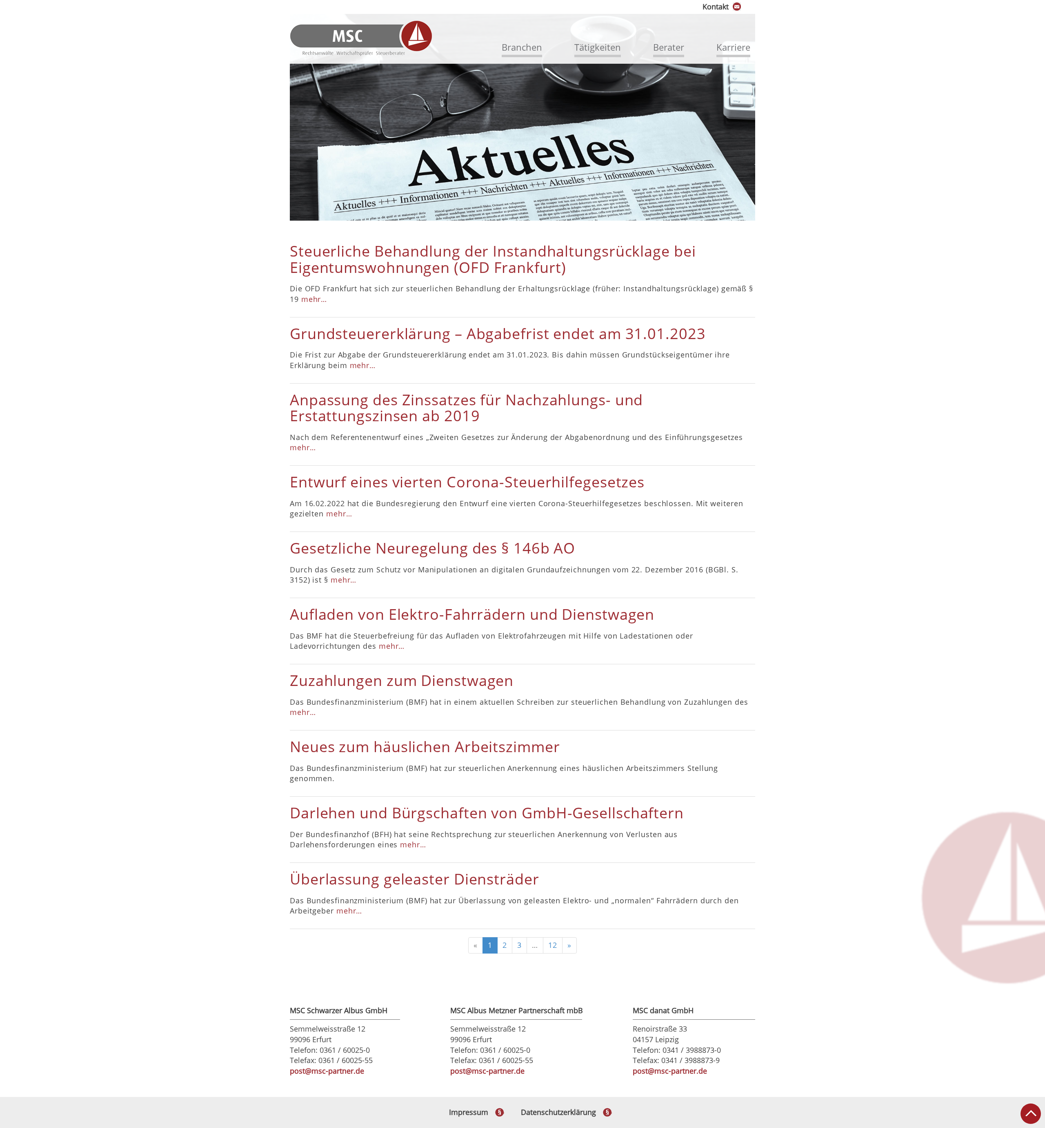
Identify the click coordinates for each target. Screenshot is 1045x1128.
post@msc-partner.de (327, 1071)
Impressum (468, 1112)
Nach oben (1031, 1113)
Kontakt (716, 6)
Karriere (733, 47)
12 (552, 945)
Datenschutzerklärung (558, 1112)
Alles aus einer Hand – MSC (361, 38)
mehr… (314, 299)
